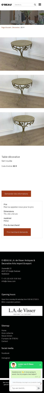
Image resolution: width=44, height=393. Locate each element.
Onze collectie (7, 333)
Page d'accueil (6, 27)
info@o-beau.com (9, 281)
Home (4, 330)
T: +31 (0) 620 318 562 (11, 279)
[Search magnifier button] (35, 4)
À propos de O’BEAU (10, 338)
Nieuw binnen (7, 336)
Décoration (15, 27)
